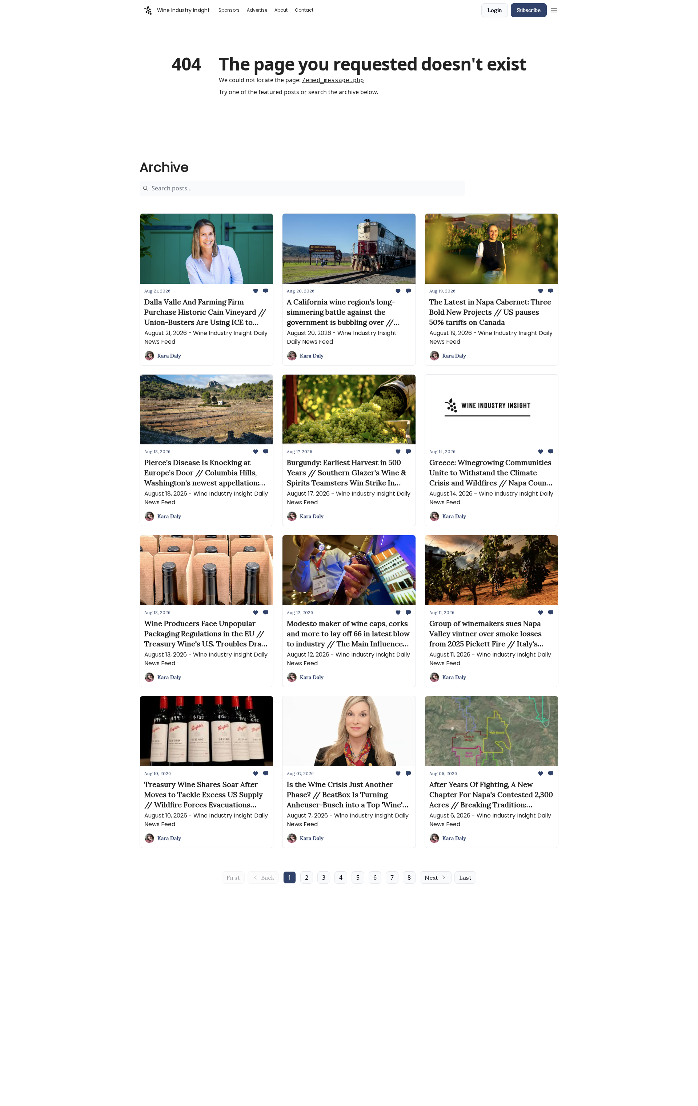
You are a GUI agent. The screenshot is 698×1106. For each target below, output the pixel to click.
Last (465, 877)
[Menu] (554, 9)
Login (495, 10)
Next (431, 877)
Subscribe (529, 10)
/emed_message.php (333, 80)
